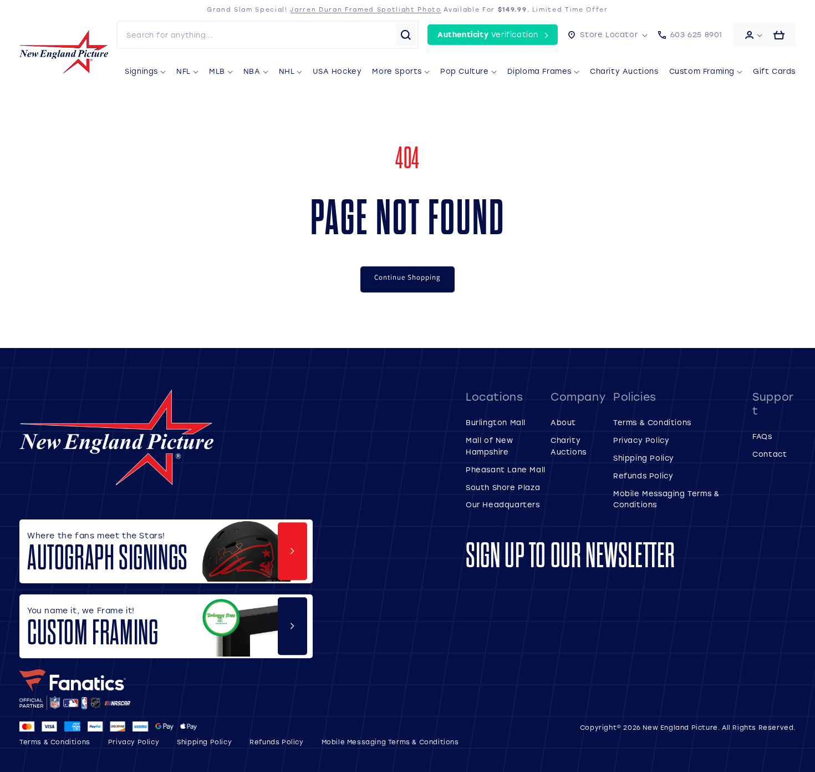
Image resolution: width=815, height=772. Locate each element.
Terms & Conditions (652, 422)
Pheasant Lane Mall (506, 469)
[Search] (406, 35)
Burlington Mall (496, 422)
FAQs (762, 436)
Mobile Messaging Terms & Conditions (390, 742)
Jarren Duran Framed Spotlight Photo (365, 9)
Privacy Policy (641, 440)
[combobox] (256, 34)
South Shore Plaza (503, 487)
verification (487, 34)
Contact (769, 453)
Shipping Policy (643, 457)
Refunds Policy (643, 475)
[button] (608, 34)
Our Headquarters (503, 504)
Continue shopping (407, 277)
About (563, 422)
